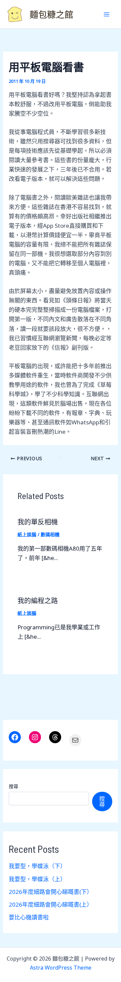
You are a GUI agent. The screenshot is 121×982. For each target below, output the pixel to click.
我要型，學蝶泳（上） (37, 879)
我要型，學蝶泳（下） (37, 866)
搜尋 (13, 786)
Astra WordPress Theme (60, 967)
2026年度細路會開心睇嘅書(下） (50, 892)
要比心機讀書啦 (29, 917)
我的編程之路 (37, 601)
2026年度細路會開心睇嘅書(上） (50, 904)
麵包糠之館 (51, 14)
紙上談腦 (26, 534)
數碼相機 (50, 534)
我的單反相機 (37, 522)
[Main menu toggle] (107, 14)
